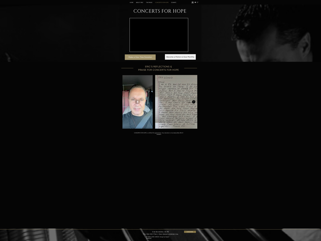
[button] (190, 232)
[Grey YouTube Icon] (195, 2)
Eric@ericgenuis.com (168, 234)
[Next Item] (193, 102)
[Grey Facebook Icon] (198, 2)
